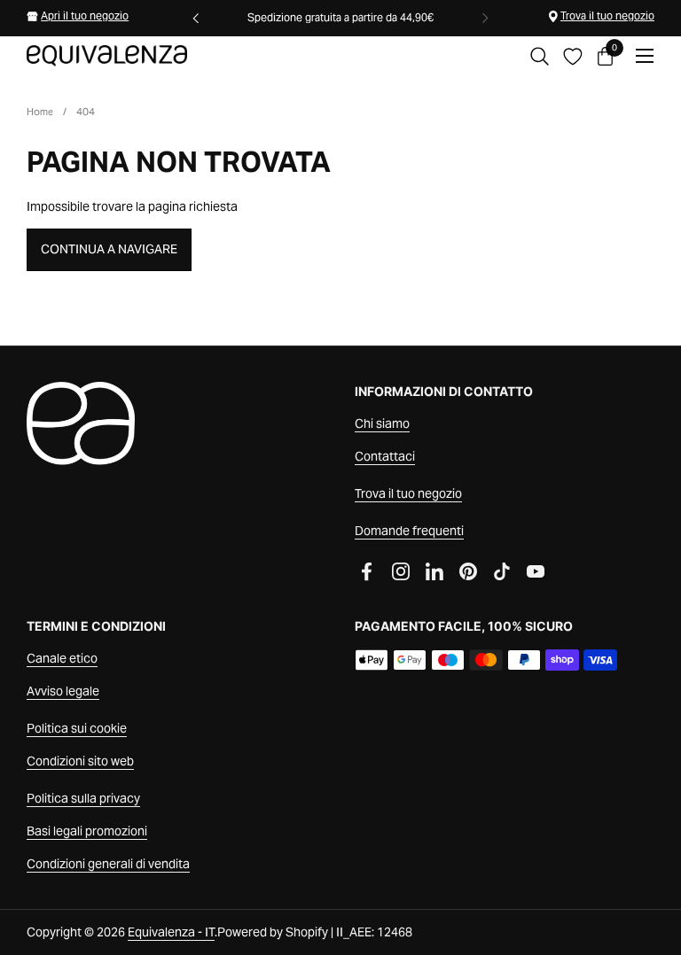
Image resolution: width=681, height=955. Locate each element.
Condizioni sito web (80, 761)
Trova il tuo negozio (607, 15)
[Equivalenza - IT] (107, 55)
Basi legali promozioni (87, 831)
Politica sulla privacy (83, 798)
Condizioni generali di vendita (108, 864)
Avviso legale (63, 691)
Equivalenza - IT (171, 932)
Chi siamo (382, 423)
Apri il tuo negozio (85, 15)
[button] (539, 56)
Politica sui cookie (77, 728)
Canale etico (62, 658)
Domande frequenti (409, 531)
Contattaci (385, 456)
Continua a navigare (109, 249)
